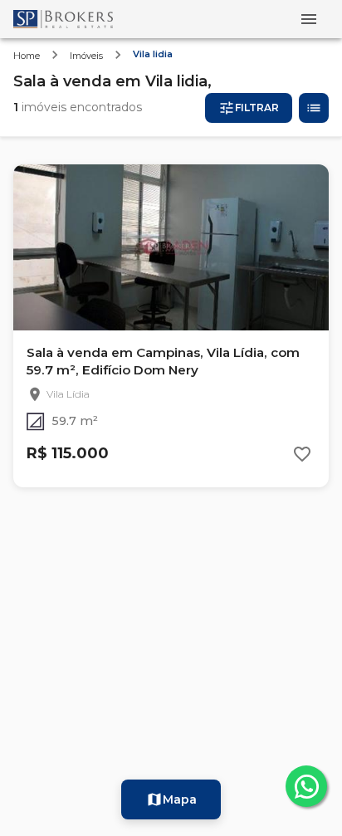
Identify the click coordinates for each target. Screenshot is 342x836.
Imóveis (86, 55)
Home (26, 55)
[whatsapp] (306, 786)
